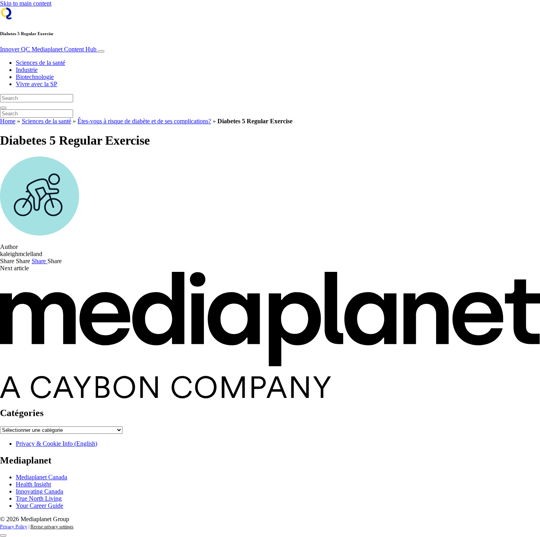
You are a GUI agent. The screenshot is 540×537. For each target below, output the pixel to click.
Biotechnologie (35, 76)
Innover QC (48, 49)
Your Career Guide (39, 505)
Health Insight (33, 484)
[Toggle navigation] (101, 51)
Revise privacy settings (52, 526)
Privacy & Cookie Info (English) (56, 443)
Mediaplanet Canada (41, 477)
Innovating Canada (39, 491)
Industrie (27, 69)
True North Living (39, 498)
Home (7, 121)
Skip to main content (25, 3)
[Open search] (3, 108)
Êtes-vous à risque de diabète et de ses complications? (144, 121)
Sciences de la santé (40, 62)
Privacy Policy (13, 526)
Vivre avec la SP (36, 84)
